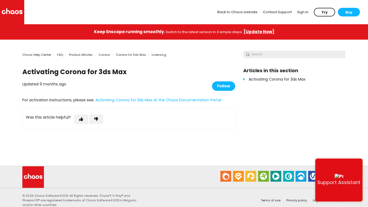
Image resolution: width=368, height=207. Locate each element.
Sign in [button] (302, 12)
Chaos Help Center (36, 55)
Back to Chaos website (237, 12)
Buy (348, 12)
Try (324, 12)
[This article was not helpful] (96, 119)
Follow (223, 86)
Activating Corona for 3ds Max (277, 79)
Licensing (159, 55)
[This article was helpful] (81, 119)
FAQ (60, 55)
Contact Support (277, 12)
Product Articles (81, 55)
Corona (104, 55)
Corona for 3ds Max (131, 55)
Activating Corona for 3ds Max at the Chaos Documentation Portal (158, 100)
